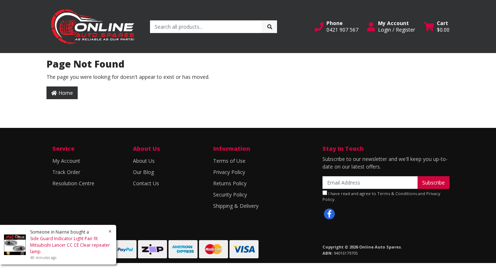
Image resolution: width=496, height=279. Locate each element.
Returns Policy (230, 183)
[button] (336, 26)
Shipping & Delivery (236, 205)
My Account (66, 160)
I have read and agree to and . (381, 196)
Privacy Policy (229, 172)
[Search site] (270, 26)
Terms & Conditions (397, 193)
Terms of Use (229, 160)
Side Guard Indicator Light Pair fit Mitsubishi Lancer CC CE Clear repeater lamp (70, 245)
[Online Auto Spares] (92, 26)
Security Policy (230, 194)
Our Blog (143, 172)
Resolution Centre (73, 183)
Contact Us (146, 183)
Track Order (66, 172)
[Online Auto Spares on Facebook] (329, 214)
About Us (144, 160)
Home (65, 92)
